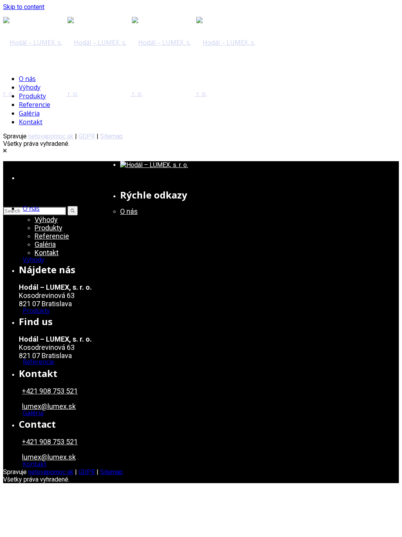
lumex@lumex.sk (49, 406)
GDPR (87, 136)
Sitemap (111, 136)
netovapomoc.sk (50, 136)
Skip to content (23, 7)
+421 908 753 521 (50, 391)
